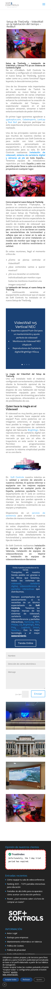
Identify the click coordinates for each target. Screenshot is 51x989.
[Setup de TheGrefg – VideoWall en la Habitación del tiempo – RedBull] (25, 808)
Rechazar (26, 979)
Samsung (29, 622)
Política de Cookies (15, 945)
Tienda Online (25, 643)
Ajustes (39, 979)
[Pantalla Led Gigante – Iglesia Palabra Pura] (25, 776)
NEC (37, 622)
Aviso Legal (12, 933)
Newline (15, 630)
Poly (13, 627)
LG (20, 624)
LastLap (41, 119)
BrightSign (33, 430)
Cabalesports (29, 119)
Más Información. (10, 974)
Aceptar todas (10, 979)
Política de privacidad (16, 950)
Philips (14, 624)
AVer (37, 624)
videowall (16, 583)
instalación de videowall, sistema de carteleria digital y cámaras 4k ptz (25, 155)
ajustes (14, 972)
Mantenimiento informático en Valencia (24, 941)
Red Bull (12, 122)
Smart (36, 627)
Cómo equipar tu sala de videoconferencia (25, 879)
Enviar (38, 694)
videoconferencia (28, 586)
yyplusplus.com (13, 119)
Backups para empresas (17, 937)
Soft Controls (17, 477)
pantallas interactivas (22, 589)
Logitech (25, 627)
